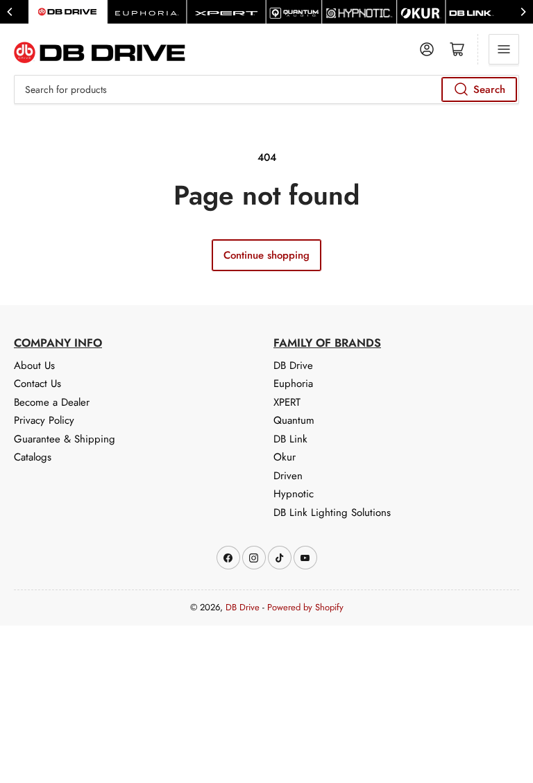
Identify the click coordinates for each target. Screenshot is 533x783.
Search (489, 89)
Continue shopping (266, 255)
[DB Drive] (67, 11)
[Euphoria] (147, 11)
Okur (284, 457)
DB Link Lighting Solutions (332, 512)
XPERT (287, 402)
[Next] (523, 12)
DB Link (290, 439)
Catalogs (32, 457)
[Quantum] (294, 11)
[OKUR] (420, 11)
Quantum (293, 420)
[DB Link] (471, 11)
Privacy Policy (44, 420)
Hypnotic (293, 493)
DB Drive (293, 365)
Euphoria (293, 383)
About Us (34, 365)
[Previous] (10, 12)
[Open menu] (504, 49)
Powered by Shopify (305, 607)
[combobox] (266, 89)
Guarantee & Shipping (64, 439)
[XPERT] (226, 11)
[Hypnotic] (359, 11)
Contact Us (37, 383)
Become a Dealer (52, 402)
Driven (288, 475)
